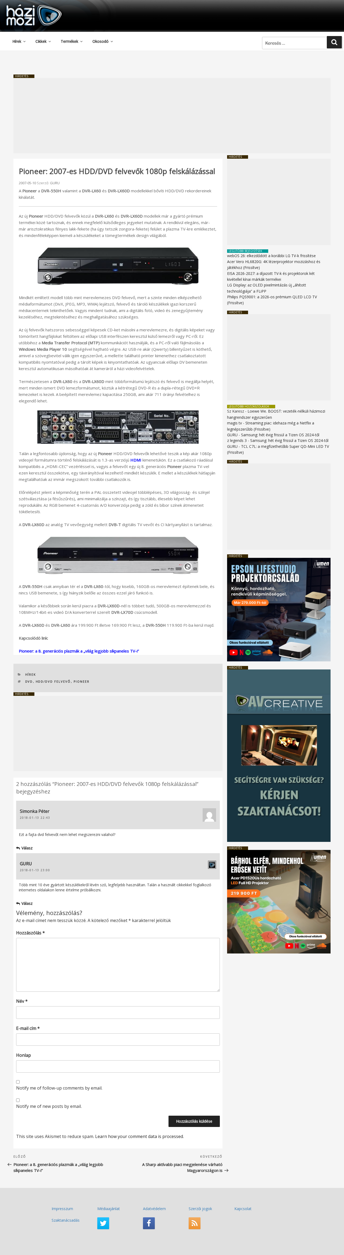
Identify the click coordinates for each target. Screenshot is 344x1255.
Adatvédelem (154, 1208)
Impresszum (62, 1208)
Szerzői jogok (200, 1208)
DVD (29, 681)
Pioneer (82, 681)
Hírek (16, 41)
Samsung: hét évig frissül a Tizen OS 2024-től (280, 434)
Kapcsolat (243, 1208)
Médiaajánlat (108, 1208)
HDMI (135, 460)
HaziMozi (26, 6)
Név (22, 1001)
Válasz (27, 847)
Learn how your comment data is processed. (139, 1136)
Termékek (69, 41)
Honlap (23, 1055)
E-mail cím (28, 1028)
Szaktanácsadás (66, 1220)
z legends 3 (237, 440)
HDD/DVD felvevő (53, 681)
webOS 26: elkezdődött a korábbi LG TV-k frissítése (271, 255)
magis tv (234, 423)
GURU (55, 182)
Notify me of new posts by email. (49, 1106)
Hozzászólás (30, 933)
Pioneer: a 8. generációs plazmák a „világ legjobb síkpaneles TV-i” (79, 651)
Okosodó (100, 41)
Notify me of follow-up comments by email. (59, 1088)
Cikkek (40, 41)
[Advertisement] (172, 115)
